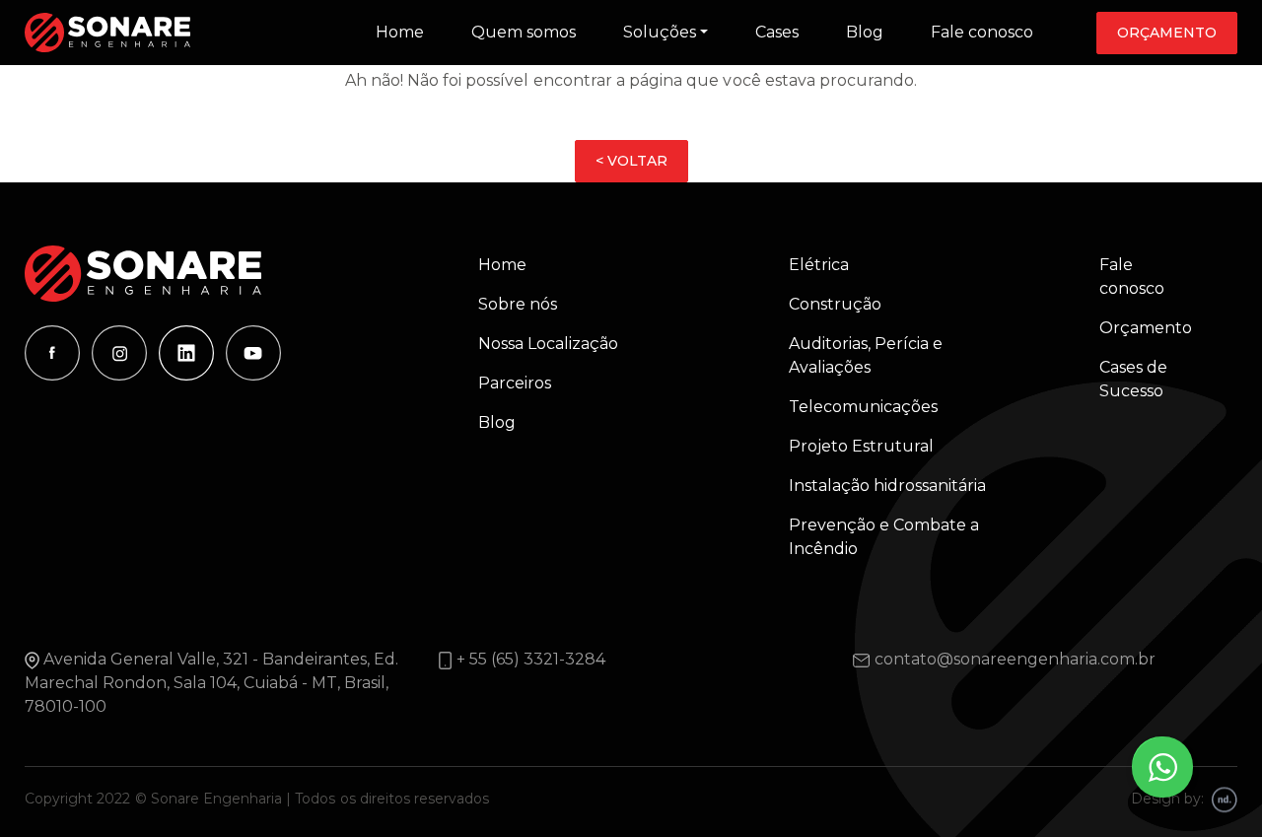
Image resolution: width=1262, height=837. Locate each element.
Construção (835, 304)
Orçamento (1167, 32)
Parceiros (514, 383)
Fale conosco (982, 32)
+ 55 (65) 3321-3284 (530, 659)
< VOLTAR (631, 161)
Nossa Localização (548, 343)
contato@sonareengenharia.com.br (1015, 659)
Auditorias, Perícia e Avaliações (866, 355)
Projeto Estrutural (861, 446)
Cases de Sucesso (1133, 379)
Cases (777, 32)
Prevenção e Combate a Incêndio (884, 537)
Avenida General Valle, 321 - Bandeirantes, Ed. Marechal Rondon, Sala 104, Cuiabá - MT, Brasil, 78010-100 (211, 683)
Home (400, 32)
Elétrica (819, 264)
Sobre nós (517, 304)
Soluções (659, 32)
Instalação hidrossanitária (887, 485)
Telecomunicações (863, 406)
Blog (864, 32)
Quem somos (523, 32)
